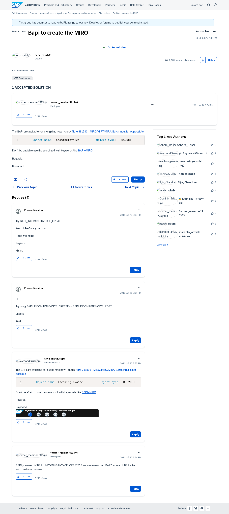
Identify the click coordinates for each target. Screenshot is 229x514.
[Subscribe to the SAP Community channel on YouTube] (202, 508)
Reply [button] (138, 179)
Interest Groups (47, 13)
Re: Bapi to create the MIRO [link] (125, 13)
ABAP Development (22, 78)
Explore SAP (196, 5)
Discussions (104, 13)
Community (32, 4)
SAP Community (19, 13)
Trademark (87, 508)
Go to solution (117, 47)
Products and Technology (58, 5)
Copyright (52, 508)
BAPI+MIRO (85, 150)
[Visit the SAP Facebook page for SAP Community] (189, 508)
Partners (110, 5)
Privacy (23, 508)
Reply (135, 270)
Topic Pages (154, 5)
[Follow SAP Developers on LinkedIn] (208, 508)
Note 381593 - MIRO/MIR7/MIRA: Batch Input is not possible (108, 131)
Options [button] (214, 32)
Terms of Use (37, 508)
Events (122, 5)
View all (161, 245)
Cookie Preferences (119, 508)
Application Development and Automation (76, 13)
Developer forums (100, 22)
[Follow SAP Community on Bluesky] (195, 508)
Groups (80, 5)
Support (100, 508)
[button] (203, 60)
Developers (94, 5)
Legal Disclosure (69, 508)
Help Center (137, 5)
